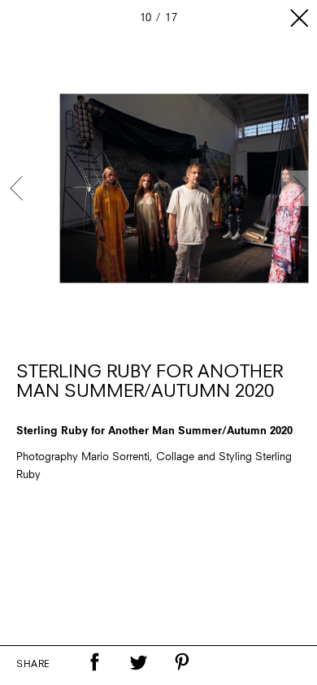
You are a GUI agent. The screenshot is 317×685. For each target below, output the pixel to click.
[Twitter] (138, 662)
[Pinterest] (182, 662)
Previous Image (18, 188)
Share (33, 665)
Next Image (299, 188)
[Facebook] (94, 662)
